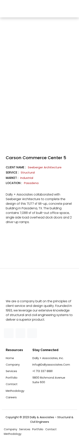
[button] (72, 9)
